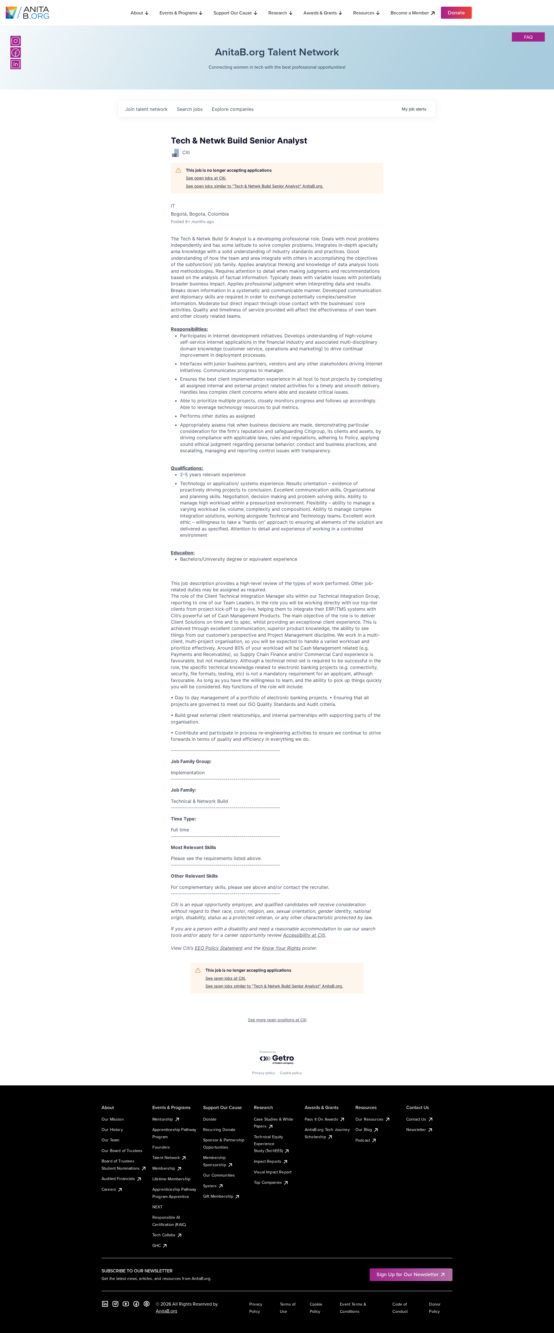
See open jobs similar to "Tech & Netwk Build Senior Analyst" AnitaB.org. (254, 186)
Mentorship (162, 1119)
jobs (190, 109)
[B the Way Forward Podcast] (146, 1303)
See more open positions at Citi (277, 1019)
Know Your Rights (281, 948)
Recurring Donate (219, 1129)
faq (528, 37)
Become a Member (410, 13)
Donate (209, 1119)
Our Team (110, 1140)
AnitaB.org (166, 1311)
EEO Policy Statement (219, 948)
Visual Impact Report (272, 1172)
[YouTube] (125, 1303)
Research (277, 13)
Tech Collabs (163, 1235)
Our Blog (363, 1129)
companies (233, 109)
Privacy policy (263, 1073)
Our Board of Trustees (122, 1150)
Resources (363, 13)
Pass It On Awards (321, 1119)
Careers (109, 1189)
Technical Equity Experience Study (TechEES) (268, 1144)
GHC (156, 1245)
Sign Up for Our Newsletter (408, 1274)
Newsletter (416, 1129)
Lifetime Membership (171, 1179)
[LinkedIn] (15, 64)
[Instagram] (15, 41)
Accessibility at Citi (304, 935)
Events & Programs (178, 13)
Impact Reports (267, 1161)
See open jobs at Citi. (206, 177)
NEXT (157, 1207)
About (137, 13)
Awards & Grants (320, 13)
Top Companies (268, 1182)
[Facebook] (15, 52)
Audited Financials (118, 1178)
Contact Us (416, 1119)
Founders (161, 1147)
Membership (163, 1168)
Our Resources (369, 1119)
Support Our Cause (233, 13)
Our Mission (113, 1119)
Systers (210, 1186)
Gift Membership (218, 1196)
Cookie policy (291, 1073)
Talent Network (166, 1157)
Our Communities (219, 1175)
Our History (112, 1129)
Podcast (362, 1140)
